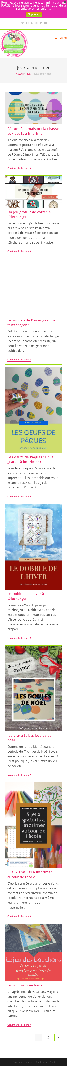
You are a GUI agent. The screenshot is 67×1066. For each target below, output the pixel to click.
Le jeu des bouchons (24, 985)
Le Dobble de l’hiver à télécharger (25, 596)
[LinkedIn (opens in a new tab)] (41, 23)
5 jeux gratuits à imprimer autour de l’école (29, 874)
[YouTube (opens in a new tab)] (45, 23)
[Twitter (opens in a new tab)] (22, 23)
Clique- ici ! (34, 14)
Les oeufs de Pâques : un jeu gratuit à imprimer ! (31, 459)
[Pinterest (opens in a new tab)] (32, 23)
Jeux (28, 73)
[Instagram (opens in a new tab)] (36, 23)
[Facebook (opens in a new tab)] (27, 23)
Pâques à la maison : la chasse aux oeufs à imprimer (33, 131)
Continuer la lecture (19, 168)
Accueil (20, 73)
